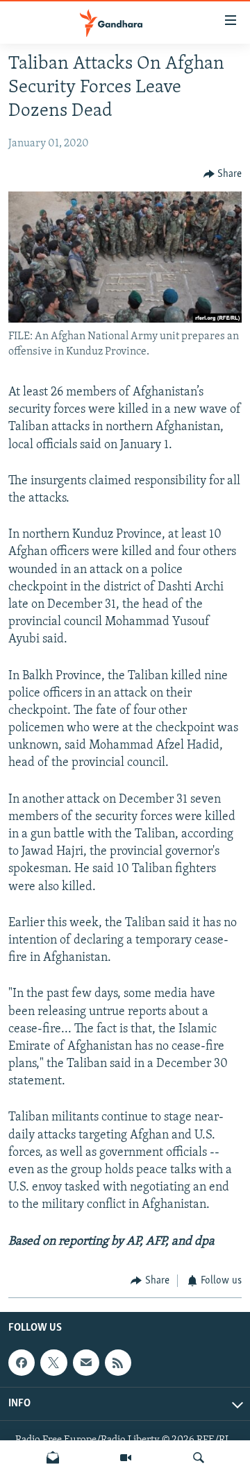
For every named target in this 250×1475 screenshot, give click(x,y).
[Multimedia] (126, 1457)
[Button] (222, 174)
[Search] (198, 1457)
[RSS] (118, 1362)
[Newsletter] (52, 1457)
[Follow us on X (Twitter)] (53, 1362)
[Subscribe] (86, 1362)
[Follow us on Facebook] (21, 1362)
